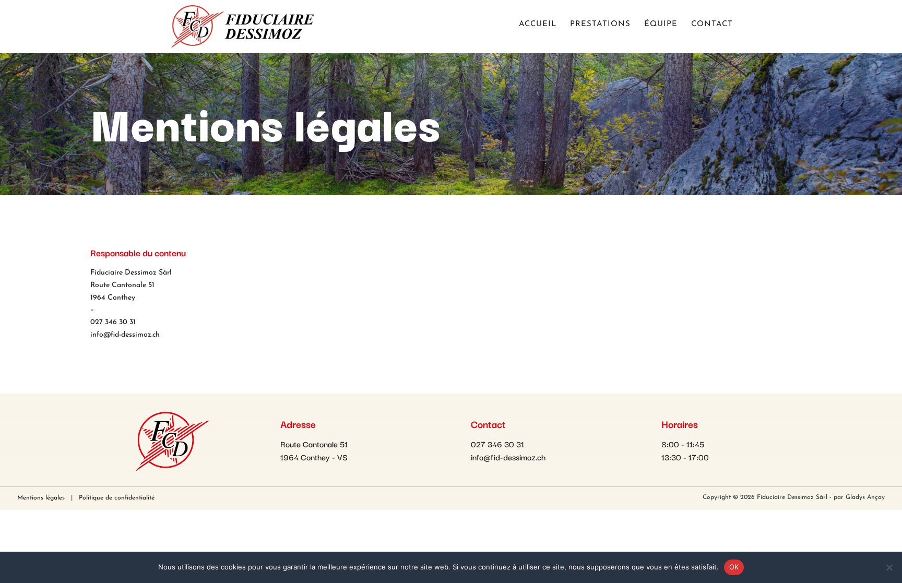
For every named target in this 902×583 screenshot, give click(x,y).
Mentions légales (41, 498)
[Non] (889, 567)
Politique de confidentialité (117, 498)
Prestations (600, 24)
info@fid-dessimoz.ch (125, 335)
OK (734, 567)
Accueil (537, 24)
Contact (712, 24)
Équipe (661, 24)
